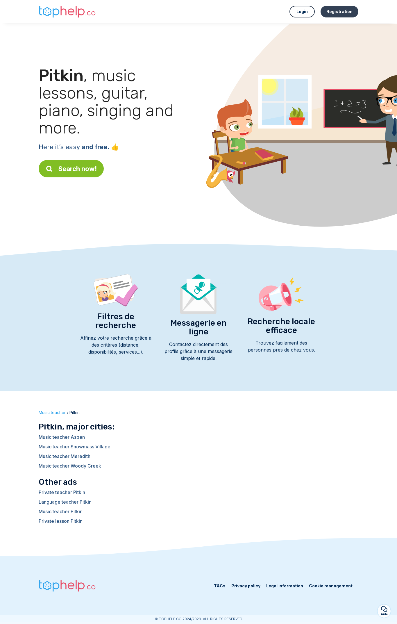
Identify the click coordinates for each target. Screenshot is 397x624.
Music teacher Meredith (64, 456)
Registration (339, 11)
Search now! (77, 168)
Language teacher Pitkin (65, 502)
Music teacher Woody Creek (70, 466)
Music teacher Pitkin (61, 511)
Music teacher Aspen (62, 437)
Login (302, 11)
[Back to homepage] (68, 12)
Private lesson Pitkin (61, 521)
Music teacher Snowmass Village (74, 447)
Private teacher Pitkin (62, 492)
